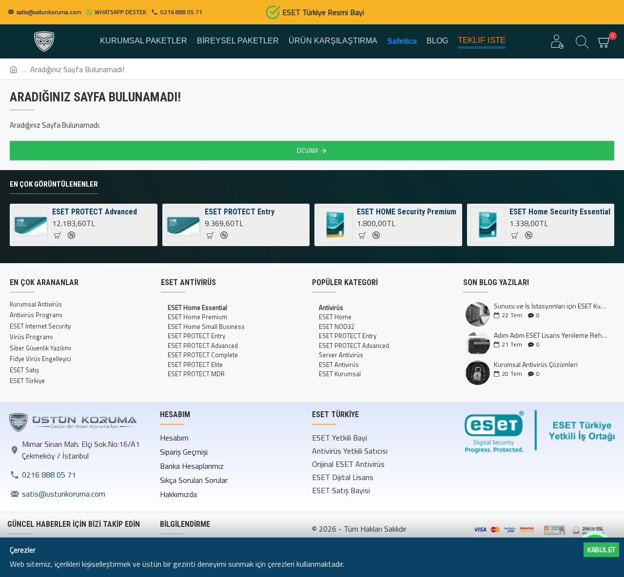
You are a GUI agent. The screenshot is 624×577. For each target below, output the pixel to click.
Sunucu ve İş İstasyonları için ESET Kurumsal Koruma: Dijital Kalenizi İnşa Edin (551, 305)
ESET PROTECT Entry (239, 211)
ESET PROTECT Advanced (94, 211)
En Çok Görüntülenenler (54, 184)
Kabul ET (601, 549)
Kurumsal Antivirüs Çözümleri (536, 364)
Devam (307, 150)
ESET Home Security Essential (559, 211)
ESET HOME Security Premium (406, 211)
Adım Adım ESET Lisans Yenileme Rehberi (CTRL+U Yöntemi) (551, 335)
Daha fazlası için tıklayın (383, 564)
